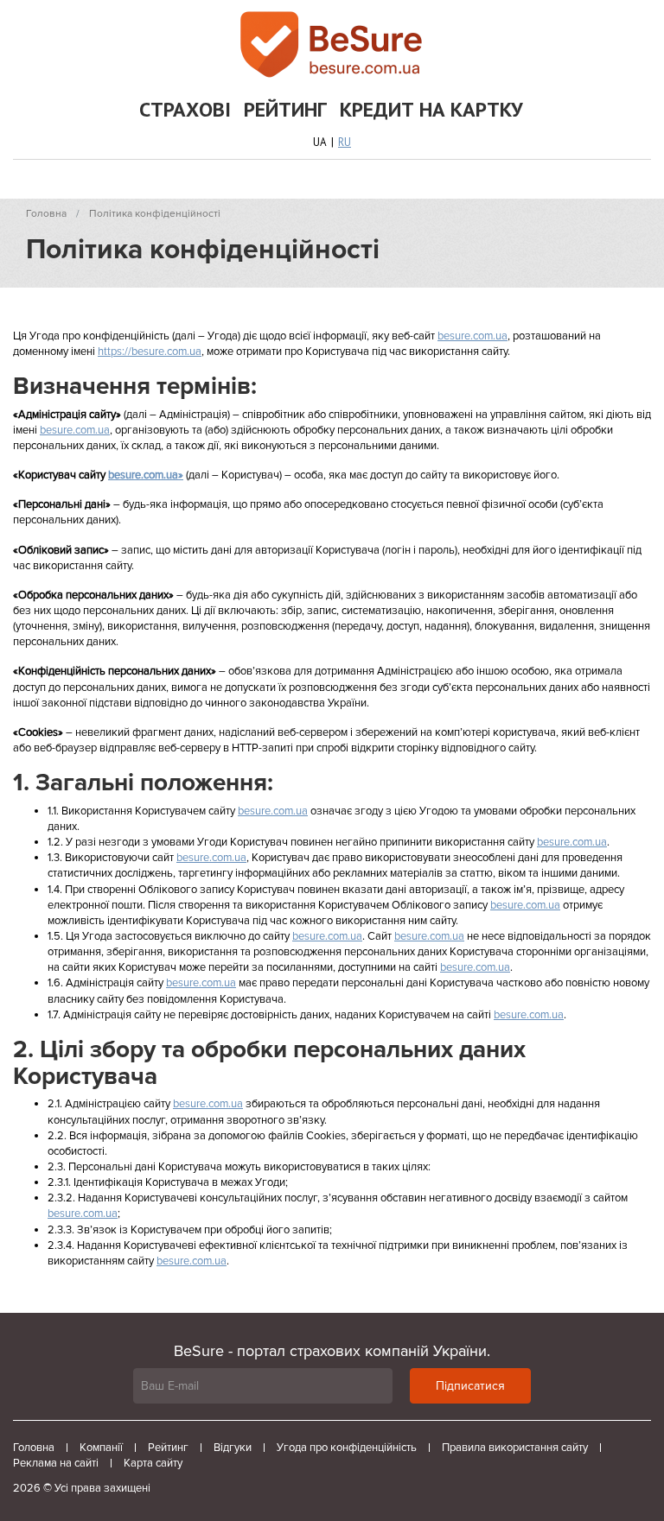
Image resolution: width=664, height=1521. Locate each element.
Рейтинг (285, 109)
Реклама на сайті (56, 1463)
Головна (33, 1447)
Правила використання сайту (515, 1447)
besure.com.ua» (145, 475)
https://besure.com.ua (149, 351)
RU (344, 142)
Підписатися (470, 1385)
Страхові (185, 109)
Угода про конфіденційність (347, 1447)
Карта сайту (153, 1463)
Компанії (101, 1447)
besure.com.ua (472, 336)
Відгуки (233, 1447)
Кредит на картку (431, 109)
